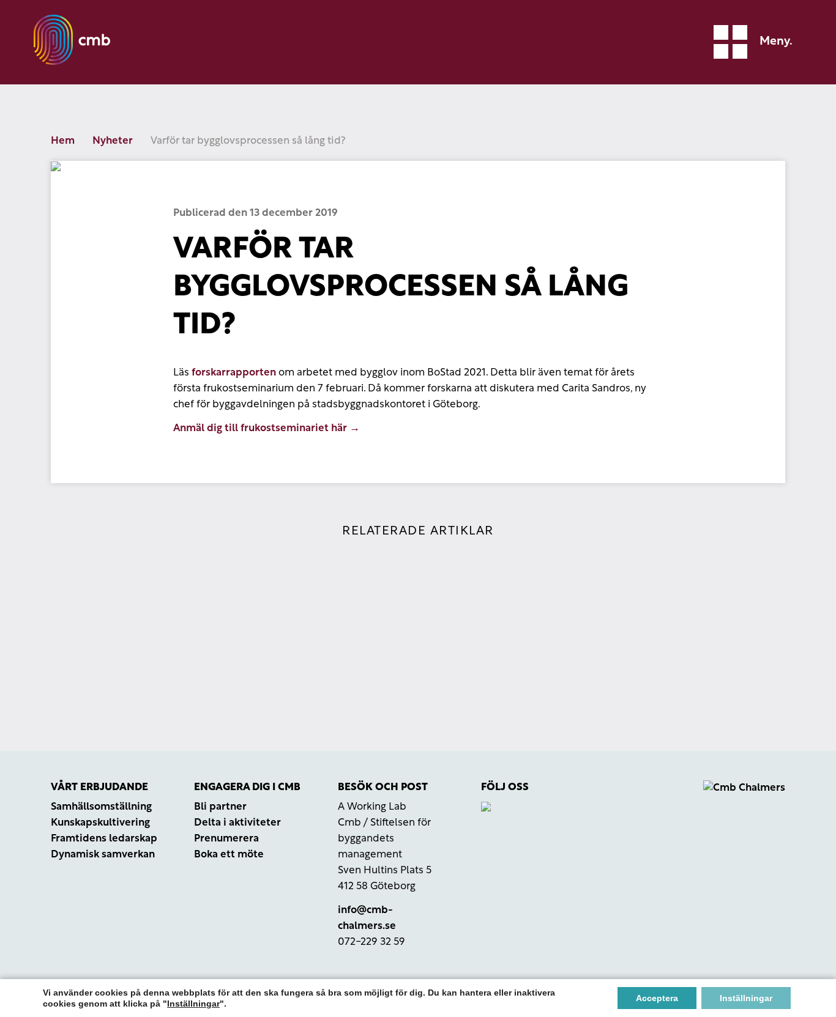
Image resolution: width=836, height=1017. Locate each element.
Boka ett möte (229, 854)
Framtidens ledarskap (104, 839)
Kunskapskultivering (100, 823)
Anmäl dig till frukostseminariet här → (266, 428)
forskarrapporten (234, 373)
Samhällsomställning (101, 807)
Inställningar (193, 1003)
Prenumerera (226, 839)
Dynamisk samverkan (103, 854)
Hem (63, 141)
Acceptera (657, 998)
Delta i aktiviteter (237, 823)
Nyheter (112, 141)
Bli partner (220, 807)
